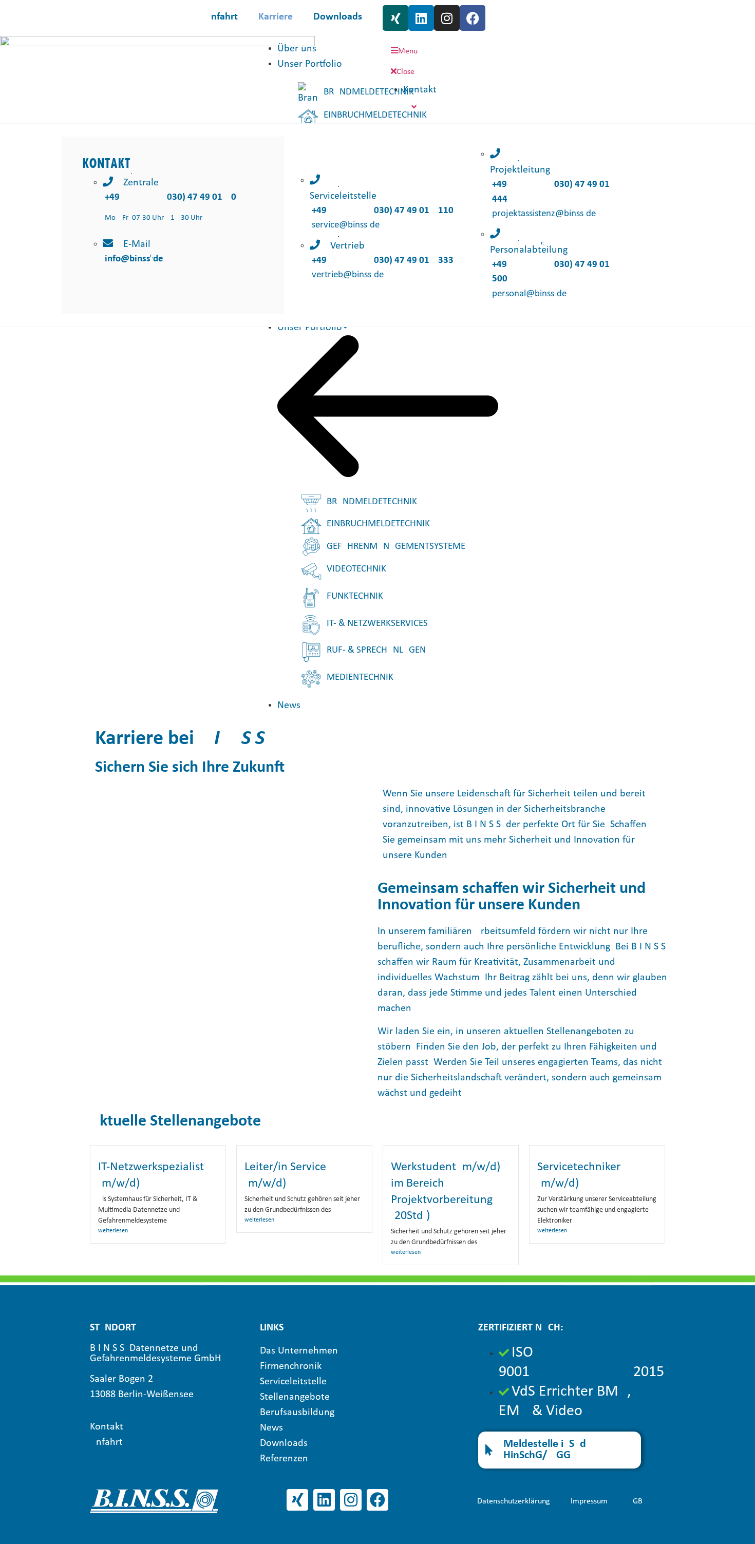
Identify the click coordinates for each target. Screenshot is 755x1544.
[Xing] (395, 18)
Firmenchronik (291, 1366)
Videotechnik (356, 569)
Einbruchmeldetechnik (375, 115)
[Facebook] (472, 18)
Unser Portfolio (309, 327)
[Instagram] (447, 18)
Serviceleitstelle (293, 1382)
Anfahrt (221, 17)
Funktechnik (355, 596)
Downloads (337, 17)
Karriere (275, 17)
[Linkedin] (421, 18)
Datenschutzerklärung (513, 1501)
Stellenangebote (295, 1397)
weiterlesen (113, 1231)
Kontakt (106, 1427)
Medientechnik (360, 677)
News (288, 705)
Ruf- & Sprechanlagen (376, 650)
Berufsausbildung (297, 1412)
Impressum (589, 1501)
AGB (635, 1501)
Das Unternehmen (299, 1351)
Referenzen (284, 1459)
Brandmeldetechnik (369, 92)
